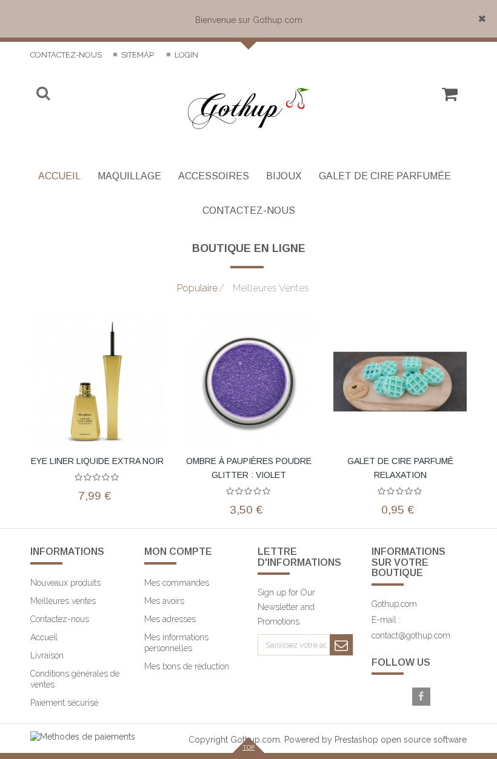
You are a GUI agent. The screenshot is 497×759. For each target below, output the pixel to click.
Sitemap (136, 54)
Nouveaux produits (65, 583)
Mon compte (178, 551)
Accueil (44, 637)
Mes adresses (170, 619)
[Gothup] (249, 108)
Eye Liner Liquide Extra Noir (97, 461)
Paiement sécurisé (64, 703)
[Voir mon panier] (449, 99)
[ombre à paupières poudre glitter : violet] (248, 381)
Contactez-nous (66, 54)
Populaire (197, 288)
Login (185, 54)
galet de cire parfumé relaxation (400, 468)
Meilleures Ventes (264, 288)
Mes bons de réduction (186, 666)
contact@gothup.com (411, 635)
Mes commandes (176, 583)
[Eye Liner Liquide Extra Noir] (97, 381)
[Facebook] (421, 697)
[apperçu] (157, 348)
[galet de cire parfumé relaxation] (400, 381)
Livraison (47, 655)
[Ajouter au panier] (309, 445)
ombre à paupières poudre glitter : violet (249, 468)
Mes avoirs (164, 601)
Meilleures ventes (63, 601)
